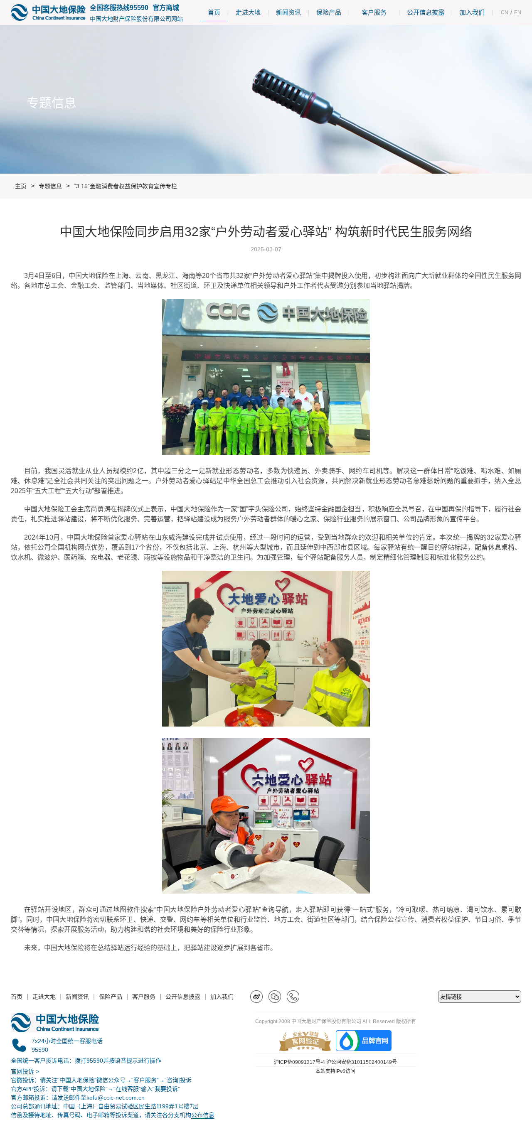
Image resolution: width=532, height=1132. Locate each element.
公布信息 (202, 1115)
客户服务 (374, 12)
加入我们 (472, 12)
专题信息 (50, 186)
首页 (214, 12)
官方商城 (166, 7)
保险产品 (328, 12)
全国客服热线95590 (119, 7)
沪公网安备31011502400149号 (361, 1062)
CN (504, 12)
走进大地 (248, 12)
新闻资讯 (288, 12)
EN (517, 12)
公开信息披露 (425, 12)
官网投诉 (22, 1071)
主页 (21, 186)
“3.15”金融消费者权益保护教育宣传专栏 (125, 186)
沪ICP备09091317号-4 (299, 1062)
